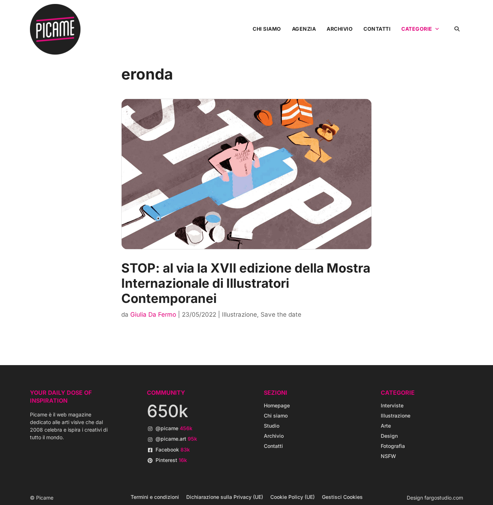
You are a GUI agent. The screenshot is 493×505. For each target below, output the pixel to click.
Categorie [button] (416, 29)
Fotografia (393, 446)
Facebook (173, 449)
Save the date (281, 314)
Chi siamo (267, 29)
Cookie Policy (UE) (292, 497)
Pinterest (171, 460)
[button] (456, 28)
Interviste (392, 405)
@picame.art (176, 439)
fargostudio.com (443, 498)
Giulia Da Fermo (153, 314)
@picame (174, 428)
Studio (271, 426)
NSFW (388, 456)
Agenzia (304, 29)
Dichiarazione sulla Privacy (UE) (224, 497)
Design (389, 436)
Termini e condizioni (155, 497)
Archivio (340, 29)
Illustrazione (239, 314)
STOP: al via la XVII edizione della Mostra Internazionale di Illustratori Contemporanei (245, 283)
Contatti (377, 29)
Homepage (277, 405)
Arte (386, 426)
